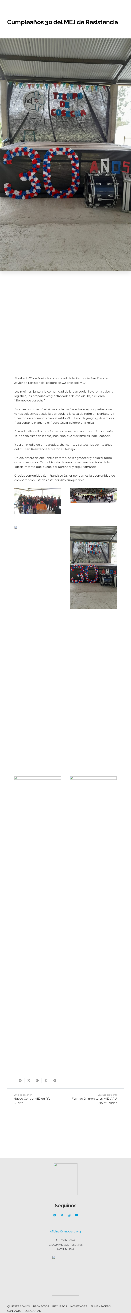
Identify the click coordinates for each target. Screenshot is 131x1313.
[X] (62, 1215)
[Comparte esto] (20, 1080)
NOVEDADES (78, 1306)
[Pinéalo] (37, 1080)
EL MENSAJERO (100, 1306)
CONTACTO (14, 1310)
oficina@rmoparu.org (65, 1231)
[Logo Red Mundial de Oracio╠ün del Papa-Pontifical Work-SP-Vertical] (65, 1276)
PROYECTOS (41, 1306)
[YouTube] (76, 1215)
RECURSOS (59, 1306)
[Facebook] (54, 1215)
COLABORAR (33, 1310)
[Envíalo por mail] (11, 1080)
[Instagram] (69, 1215)
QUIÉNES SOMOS (18, 1306)
